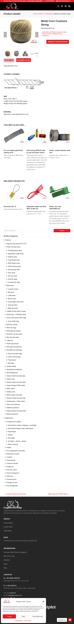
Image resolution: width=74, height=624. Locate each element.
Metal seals (10, 285)
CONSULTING (38, 1)
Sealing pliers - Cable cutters (15, 401)
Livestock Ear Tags (14, 282)
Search (62, 230)
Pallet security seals (14, 266)
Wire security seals (12, 337)
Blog (5, 568)
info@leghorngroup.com (64, 1)
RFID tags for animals (13, 331)
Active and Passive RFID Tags (16, 317)
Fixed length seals (14, 260)
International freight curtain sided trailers (20, 428)
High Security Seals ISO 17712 (16, 243)
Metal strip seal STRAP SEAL (57, 494)
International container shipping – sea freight (22, 425)
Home (35, 14)
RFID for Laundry (12, 324)
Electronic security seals (14, 334)
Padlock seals (12, 257)
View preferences (37, 616)
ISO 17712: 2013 (9, 556)
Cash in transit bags (14, 357)
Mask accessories (12, 414)
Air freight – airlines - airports (17, 441)
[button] (43, 601)
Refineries (9, 476)
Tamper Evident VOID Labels (15, 385)
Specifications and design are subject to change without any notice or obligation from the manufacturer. (54, 33)
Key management (12, 485)
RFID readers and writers (14, 395)
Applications (9, 418)
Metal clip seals (13, 308)
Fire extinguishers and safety (15, 450)
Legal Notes (7, 531)
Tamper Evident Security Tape (16, 398)
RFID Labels (10, 388)
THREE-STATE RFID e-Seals (16, 311)
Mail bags (11, 363)
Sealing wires (49, 14)
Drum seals (11, 273)
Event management (12, 473)
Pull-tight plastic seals (15, 250)
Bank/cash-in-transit (12, 454)
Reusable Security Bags (14, 350)
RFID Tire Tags (11, 327)
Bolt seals (11, 292)
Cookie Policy (8, 527)
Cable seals (12, 295)
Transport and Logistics (13, 421)
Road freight (12, 431)
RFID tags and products (14, 347)
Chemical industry (12, 463)
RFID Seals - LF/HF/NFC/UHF (16, 314)
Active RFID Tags (13, 321)
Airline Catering (13, 444)
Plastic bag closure (12, 343)
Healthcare (10, 466)
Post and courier (11, 470)
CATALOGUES (31, 1)
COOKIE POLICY (19, 620)
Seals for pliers (12, 305)
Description (9, 60)
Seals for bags (12, 279)
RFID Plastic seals (14, 263)
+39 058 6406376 (50, 1)
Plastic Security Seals (13, 247)
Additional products (12, 407)
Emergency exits (11, 482)
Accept (9, 616)
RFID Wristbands (12, 372)
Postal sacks (12, 360)
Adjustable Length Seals (16, 253)
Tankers (10, 435)
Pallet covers (10, 379)
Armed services (11, 479)
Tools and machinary (13, 404)
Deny (23, 616)
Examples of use (23, 60)
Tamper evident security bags (15, 376)
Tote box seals (12, 276)
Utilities (8, 447)
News (5, 564)
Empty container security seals (16, 411)
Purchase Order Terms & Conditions (15, 552)
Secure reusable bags (15, 353)
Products (40, 14)
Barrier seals (12, 298)
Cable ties (9, 340)
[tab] (9, 60)
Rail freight (11, 438)
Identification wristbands (14, 369)
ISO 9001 (7, 560)
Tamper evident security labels (16, 382)
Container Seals (13, 289)
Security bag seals (14, 269)
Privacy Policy (27, 620)
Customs (9, 457)
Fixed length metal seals (15, 302)
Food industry (10, 460)
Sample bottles (11, 366)
